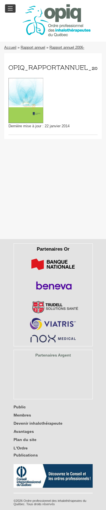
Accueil (10, 47)
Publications (26, 455)
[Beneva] (53, 291)
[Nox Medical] (53, 341)
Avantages (24, 431)
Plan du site (25, 439)
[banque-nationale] (53, 271)
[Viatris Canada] (53, 329)
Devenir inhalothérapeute (38, 423)
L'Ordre (21, 448)
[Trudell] (53, 312)
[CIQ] (53, 486)
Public (20, 407)
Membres (22, 415)
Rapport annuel (33, 47)
